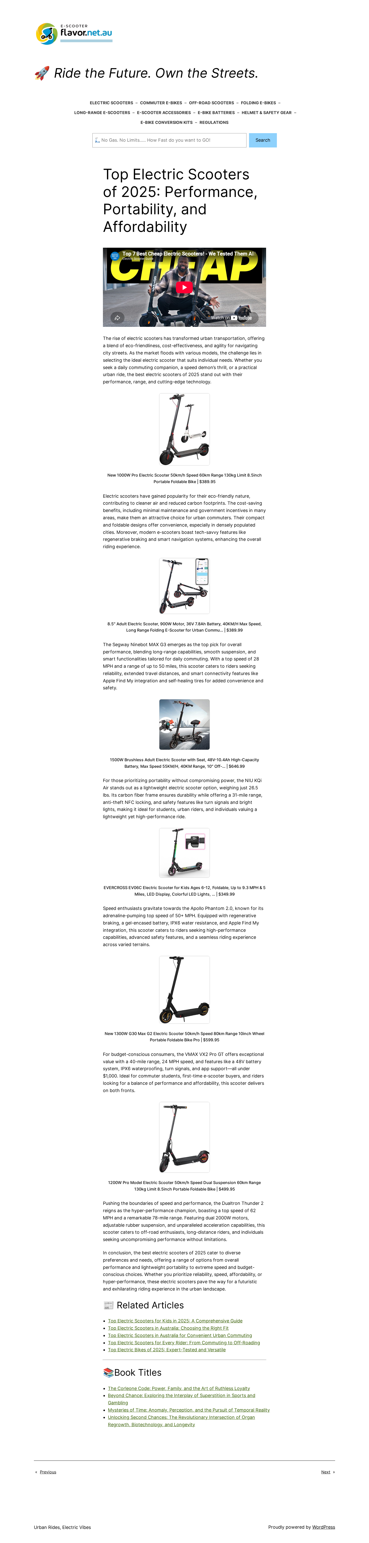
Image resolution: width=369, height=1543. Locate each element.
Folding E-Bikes (258, 102)
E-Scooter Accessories (164, 112)
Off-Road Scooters (211, 102)
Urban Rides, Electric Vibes (62, 1527)
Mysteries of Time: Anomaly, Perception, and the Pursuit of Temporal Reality (189, 1410)
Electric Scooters (111, 102)
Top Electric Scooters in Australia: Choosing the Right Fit (168, 1328)
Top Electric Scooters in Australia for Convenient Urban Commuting (180, 1335)
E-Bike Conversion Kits (167, 122)
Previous (48, 1471)
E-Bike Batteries (216, 112)
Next (325, 1471)
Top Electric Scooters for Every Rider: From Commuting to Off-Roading (184, 1342)
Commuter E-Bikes (161, 102)
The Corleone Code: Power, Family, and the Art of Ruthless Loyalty (179, 1388)
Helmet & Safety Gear (267, 112)
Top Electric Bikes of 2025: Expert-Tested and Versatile (167, 1349)
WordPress (323, 1527)
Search (263, 140)
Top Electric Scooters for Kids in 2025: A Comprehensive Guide (175, 1320)
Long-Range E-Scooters (102, 112)
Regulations (214, 122)
